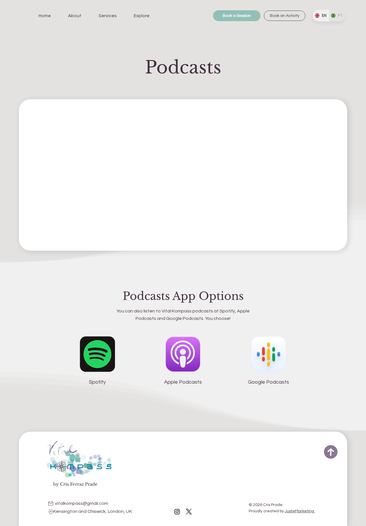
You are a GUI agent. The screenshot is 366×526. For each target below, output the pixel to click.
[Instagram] (177, 511)
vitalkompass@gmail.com (81, 503)
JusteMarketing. (300, 511)
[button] (74, 16)
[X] (188, 511)
